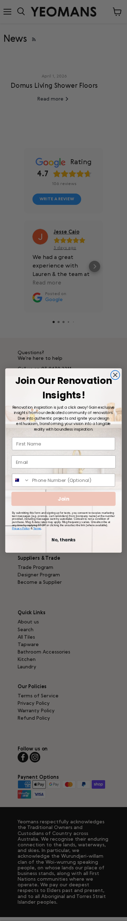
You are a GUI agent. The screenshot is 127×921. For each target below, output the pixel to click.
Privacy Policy (21, 528)
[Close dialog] (115, 375)
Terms (37, 528)
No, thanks (63, 540)
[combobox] (21, 480)
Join (63, 499)
